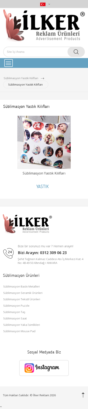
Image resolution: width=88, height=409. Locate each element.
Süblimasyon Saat (15, 318)
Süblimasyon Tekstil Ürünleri (21, 299)
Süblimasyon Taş (14, 312)
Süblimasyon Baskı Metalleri (21, 286)
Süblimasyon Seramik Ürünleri (23, 293)
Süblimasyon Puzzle (16, 305)
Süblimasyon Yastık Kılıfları (44, 173)
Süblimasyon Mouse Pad (19, 331)
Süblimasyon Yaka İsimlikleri (21, 325)
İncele (44, 192)
